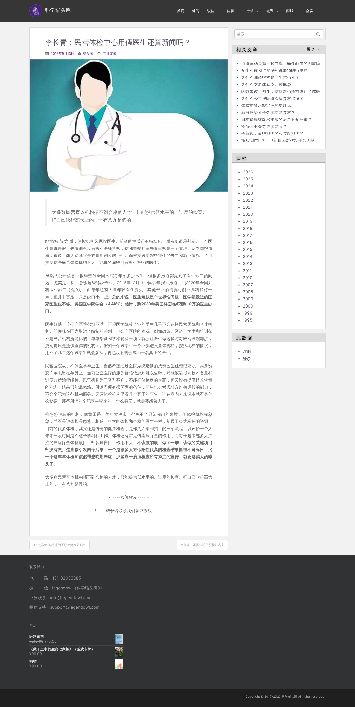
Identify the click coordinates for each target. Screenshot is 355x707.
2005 (248, 291)
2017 (247, 235)
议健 (210, 10)
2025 (248, 178)
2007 (248, 284)
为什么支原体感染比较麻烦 (266, 84)
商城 (289, 10)
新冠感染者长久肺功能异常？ (268, 112)
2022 (248, 200)
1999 (247, 313)
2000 (248, 306)
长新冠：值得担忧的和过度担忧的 (272, 133)
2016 (247, 242)
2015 (247, 249)
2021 (247, 207)
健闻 (195, 10)
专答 (250, 10)
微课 (270, 10)
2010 (247, 277)
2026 (248, 171)
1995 (247, 320)
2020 (248, 214)
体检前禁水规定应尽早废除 (266, 105)
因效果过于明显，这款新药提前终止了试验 (280, 91)
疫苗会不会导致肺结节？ (264, 126)
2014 (247, 256)
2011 (247, 270)
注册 (247, 351)
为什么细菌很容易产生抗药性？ (270, 77)
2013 (247, 263)
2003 (248, 298)
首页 (180, 10)
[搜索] (318, 33)
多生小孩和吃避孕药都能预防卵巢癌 (274, 70)
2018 (247, 228)
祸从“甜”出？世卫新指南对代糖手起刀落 (278, 140)
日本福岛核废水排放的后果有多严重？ (276, 119)
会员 (309, 10)
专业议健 (109, 53)
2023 (248, 193)
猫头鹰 (88, 53)
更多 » (313, 49)
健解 (230, 10)
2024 (248, 185)
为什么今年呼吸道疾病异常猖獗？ (272, 98)
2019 (247, 221)
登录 (247, 358)
